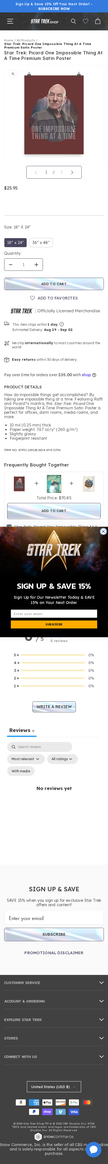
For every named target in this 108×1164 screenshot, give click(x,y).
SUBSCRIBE (54, 624)
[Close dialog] (103, 531)
